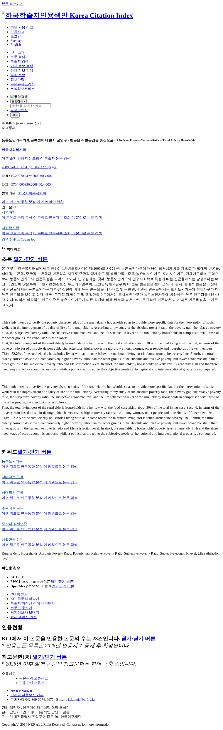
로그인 (15, 36)
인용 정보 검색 (21, 70)
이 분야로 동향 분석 (17, 217)
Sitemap (16, 41)
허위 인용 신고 (21, 27)
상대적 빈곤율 (13, 492)
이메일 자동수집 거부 (27, 695)
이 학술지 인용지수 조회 (20, 158)
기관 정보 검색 (21, 66)
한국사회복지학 (14, 150)
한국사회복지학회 (32, 193)
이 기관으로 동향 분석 (19, 202)
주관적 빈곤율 (13, 508)
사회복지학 (10, 228)
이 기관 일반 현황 (50, 202)
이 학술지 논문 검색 (55, 158)
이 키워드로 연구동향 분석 (22, 466)
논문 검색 (17, 57)
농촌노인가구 (12, 461)
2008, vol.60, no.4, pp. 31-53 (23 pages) (29, 167)
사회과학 (9, 212)
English (15, 44)
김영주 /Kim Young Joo (19, 239)
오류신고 (17, 32)
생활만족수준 (12, 539)
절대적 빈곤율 (13, 477)
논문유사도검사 (22, 84)
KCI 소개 (17, 52)
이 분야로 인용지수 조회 (52, 217)
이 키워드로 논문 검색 (61, 466)
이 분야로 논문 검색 (86, 217)
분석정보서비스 (22, 89)
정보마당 (17, 79)
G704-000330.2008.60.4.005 (30, 184)
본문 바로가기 (13, 4)
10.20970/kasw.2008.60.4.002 (31, 176)
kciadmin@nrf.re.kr (81, 699)
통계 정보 (17, 75)
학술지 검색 (19, 61)
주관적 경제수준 (14, 524)
